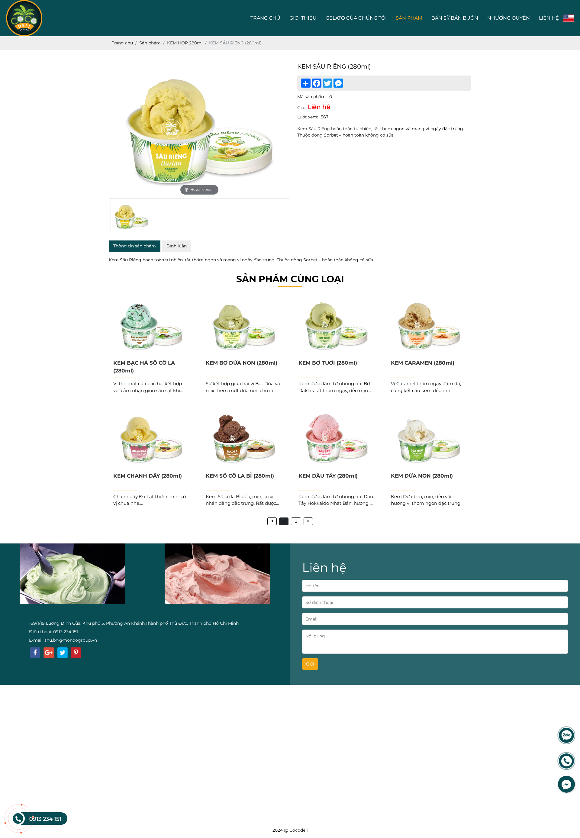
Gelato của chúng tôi (356, 18)
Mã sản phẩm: (312, 96)
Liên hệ (549, 18)
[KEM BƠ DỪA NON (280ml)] (244, 326)
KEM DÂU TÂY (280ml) (328, 476)
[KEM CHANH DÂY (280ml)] (151, 439)
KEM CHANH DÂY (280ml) (147, 476)
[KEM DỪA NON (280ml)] (429, 439)
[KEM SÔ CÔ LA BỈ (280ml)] (244, 439)
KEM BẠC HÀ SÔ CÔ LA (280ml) (144, 367)
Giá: (301, 107)
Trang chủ (265, 18)
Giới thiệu (303, 18)
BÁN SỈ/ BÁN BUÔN (454, 18)
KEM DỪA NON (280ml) (422, 476)
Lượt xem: (307, 117)
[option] (199, 130)
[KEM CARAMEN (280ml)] (429, 326)
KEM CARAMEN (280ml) (422, 363)
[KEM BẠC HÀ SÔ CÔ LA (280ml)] (151, 326)
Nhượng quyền (508, 18)
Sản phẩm (409, 18)
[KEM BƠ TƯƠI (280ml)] (336, 326)
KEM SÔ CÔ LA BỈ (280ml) (240, 476)
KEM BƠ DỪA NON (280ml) (241, 363)
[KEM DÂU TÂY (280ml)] (336, 439)
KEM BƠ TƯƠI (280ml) (327, 363)
